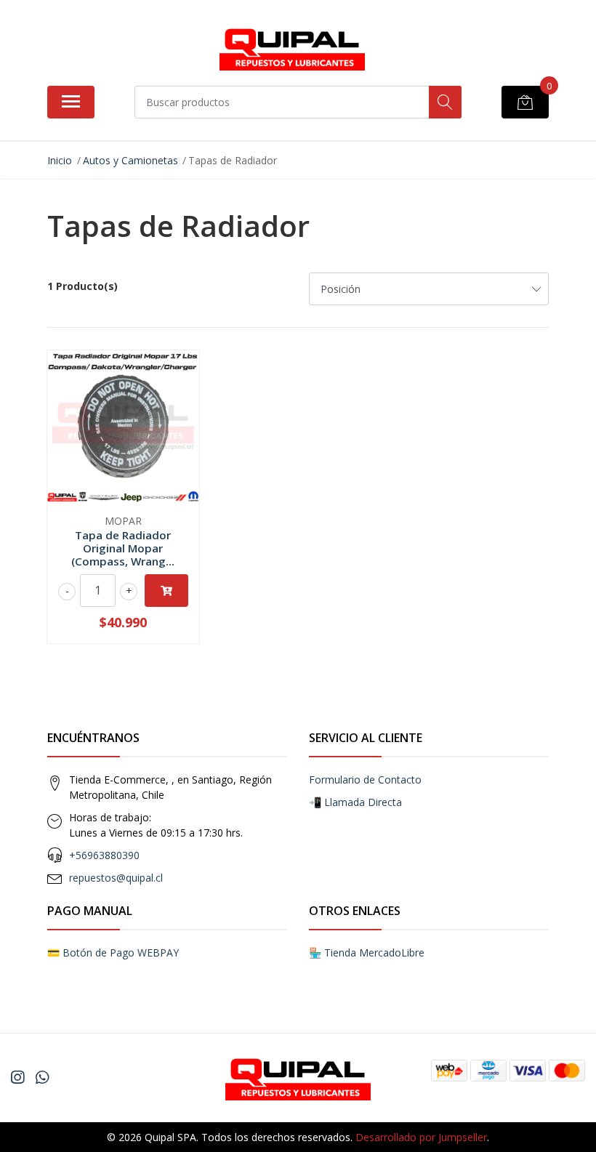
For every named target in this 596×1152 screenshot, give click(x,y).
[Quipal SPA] (292, 48)
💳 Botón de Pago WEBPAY (113, 952)
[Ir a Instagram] (17, 1077)
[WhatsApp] (42, 1077)
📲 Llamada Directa (355, 802)
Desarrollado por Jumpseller (421, 1137)
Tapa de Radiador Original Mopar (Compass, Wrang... (122, 548)
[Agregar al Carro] (166, 590)
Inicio (59, 160)
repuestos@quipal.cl (116, 878)
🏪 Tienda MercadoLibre (366, 952)
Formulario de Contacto (365, 779)
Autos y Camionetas (130, 160)
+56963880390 (104, 855)
